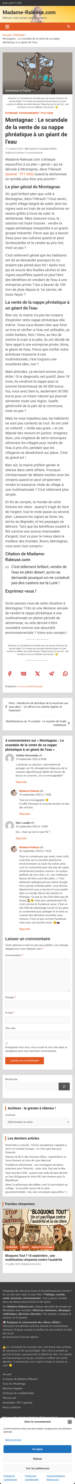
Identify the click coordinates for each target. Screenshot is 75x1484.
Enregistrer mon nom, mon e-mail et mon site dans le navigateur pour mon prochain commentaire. (36, 1049)
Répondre (21, 782)
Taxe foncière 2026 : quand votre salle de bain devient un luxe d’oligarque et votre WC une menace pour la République (36, 1176)
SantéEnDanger (34, 686)
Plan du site (9, 1397)
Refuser (37, 1458)
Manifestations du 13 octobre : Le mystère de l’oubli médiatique (36, 723)
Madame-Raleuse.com (29, 12)
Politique (47, 113)
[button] (70, 1422)
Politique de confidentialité (18, 1393)
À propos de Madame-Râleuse (20, 1379)
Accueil (7, 1374)
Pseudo (9, 997)
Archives (10, 1115)
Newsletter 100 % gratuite (17, 1402)
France (21, 686)
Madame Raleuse (29, 791)
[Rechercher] (64, 1086)
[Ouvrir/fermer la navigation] (7, 27)
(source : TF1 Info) (19, 174)
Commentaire (14, 955)
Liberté (24, 1247)
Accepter (37, 1449)
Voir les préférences (37, 1468)
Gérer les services (13, 1440)
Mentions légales (13, 1388)
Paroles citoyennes (20, 1204)
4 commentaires (34, 152)
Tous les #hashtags (14, 1383)
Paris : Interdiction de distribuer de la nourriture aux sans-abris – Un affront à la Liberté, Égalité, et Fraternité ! (38, 707)
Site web (10, 1028)
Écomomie (11, 113)
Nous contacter (12, 1407)
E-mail (9, 1012)
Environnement (29, 113)
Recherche (11, 1079)
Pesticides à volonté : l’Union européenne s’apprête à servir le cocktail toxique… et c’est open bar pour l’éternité (36, 1149)
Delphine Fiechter (14, 152)
